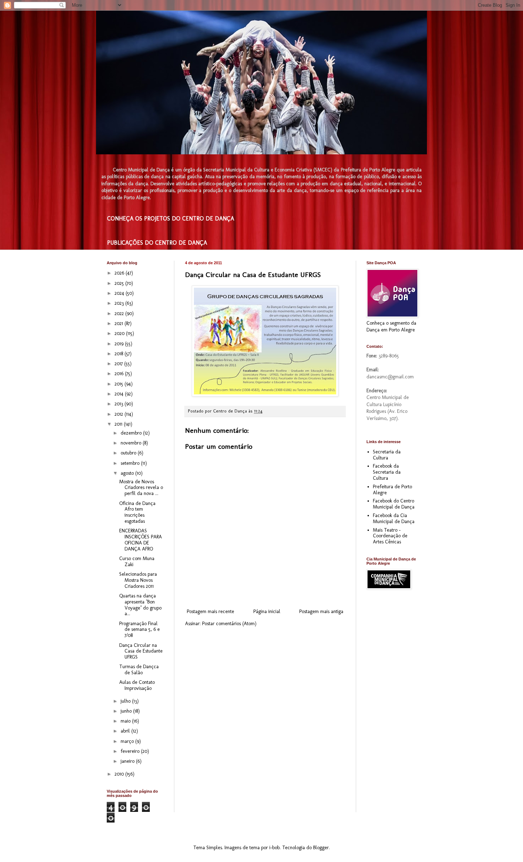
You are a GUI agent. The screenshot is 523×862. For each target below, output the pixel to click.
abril (126, 731)
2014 (120, 394)
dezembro (132, 433)
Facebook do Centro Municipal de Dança (393, 504)
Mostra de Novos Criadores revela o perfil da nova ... (141, 488)
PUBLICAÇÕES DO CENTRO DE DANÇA (157, 242)
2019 (120, 344)
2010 (120, 774)
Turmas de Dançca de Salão (139, 670)
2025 (120, 283)
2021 (120, 323)
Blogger (321, 848)
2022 (120, 313)
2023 (120, 303)
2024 (120, 293)
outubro (129, 453)
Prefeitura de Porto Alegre (392, 490)
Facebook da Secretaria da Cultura (387, 472)
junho (127, 711)
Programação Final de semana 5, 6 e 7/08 (139, 630)
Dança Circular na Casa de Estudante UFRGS (141, 651)
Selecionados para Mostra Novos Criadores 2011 (138, 580)
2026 (120, 273)
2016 (120, 374)
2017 (119, 364)
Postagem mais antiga (321, 611)
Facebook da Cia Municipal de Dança (393, 518)
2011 (119, 424)
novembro (132, 443)
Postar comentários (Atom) (229, 624)
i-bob (274, 848)
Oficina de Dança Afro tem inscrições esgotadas (137, 512)
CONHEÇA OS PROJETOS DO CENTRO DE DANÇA (170, 218)
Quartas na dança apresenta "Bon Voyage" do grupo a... (140, 605)
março (128, 741)
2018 (120, 354)
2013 (120, 404)
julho (126, 701)
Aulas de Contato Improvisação (137, 685)
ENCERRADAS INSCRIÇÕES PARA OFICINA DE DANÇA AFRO (140, 540)
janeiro (128, 761)
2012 (120, 414)
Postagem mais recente (210, 611)
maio (126, 721)
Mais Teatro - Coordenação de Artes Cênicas (390, 536)
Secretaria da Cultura (387, 455)
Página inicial (266, 611)
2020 (120, 333)
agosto (128, 473)
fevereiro (131, 751)
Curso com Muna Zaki (136, 561)
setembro (131, 463)
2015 (120, 384)
